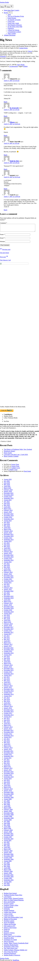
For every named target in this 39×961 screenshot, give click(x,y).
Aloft (9, 14)
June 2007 (7, 844)
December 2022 (8, 555)
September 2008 (9, 818)
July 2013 (7, 718)
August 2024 (8, 520)
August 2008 (8, 820)
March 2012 (7, 746)
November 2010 (9, 773)
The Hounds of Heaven (15, 25)
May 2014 (7, 701)
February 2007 (8, 851)
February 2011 (8, 768)
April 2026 (7, 486)
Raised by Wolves (9, 933)
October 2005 (8, 878)
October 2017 (8, 630)
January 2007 (8, 852)
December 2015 (8, 668)
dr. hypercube (14, 108)
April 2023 (7, 548)
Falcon (30, 51)
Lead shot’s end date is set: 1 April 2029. (16, 454)
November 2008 (9, 814)
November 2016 (9, 649)
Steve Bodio (21, 64)
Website (2, 241)
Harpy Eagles (8, 453)
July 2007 (7, 842)
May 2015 (7, 680)
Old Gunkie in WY (9, 926)
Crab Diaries (7, 896)
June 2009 (7, 802)
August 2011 (7, 758)
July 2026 (7, 481)
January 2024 (8, 532)
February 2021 (8, 587)
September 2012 (9, 735)
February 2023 (8, 551)
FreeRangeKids (8, 907)
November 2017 (9, 629)
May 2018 (7, 618)
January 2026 (8, 491)
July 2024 (7, 522)
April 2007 (7, 847)
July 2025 (7, 502)
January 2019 (8, 605)
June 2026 (7, 483)
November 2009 (9, 794)
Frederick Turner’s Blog (11, 905)
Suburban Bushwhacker (11, 945)
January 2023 (8, 553)
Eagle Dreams (12, 18)
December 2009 (8, 792)
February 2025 (8, 510)
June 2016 (7, 658)
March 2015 (7, 684)
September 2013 (9, 715)
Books (6, 12)
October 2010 (8, 775)
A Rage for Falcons (13, 30)
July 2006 (7, 863)
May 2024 (7, 526)
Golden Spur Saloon (10, 912)
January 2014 (8, 708)
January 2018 (8, 625)
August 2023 (8, 541)
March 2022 (7, 570)
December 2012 (8, 730)
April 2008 (7, 826)
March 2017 (7, 643)
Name (2, 234)
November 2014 (9, 691)
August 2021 (8, 582)
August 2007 (8, 840)
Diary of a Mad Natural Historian (14, 900)
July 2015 (7, 677)
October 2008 (8, 816)
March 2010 (7, 787)
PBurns (12, 122)
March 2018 (7, 622)
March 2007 (7, 849)
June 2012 (7, 741)
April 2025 (7, 507)
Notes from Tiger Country (11, 10)
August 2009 (8, 799)
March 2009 (7, 808)
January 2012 (8, 749)
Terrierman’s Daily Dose (11, 946)
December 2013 (8, 710)
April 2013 (7, 723)
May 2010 (7, 783)
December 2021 (8, 575)
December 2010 (8, 771)
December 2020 (8, 591)
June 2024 (7, 524)
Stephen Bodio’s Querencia (12, 955)
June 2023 (7, 544)
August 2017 (8, 634)
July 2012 (7, 739)
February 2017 (8, 644)
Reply (5, 102)
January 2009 (8, 811)
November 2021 (9, 577)
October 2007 (8, 837)
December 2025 (8, 493)
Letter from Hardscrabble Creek (13, 917)
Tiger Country (12, 33)
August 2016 (8, 655)
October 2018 (8, 610)
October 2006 (8, 857)
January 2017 (8, 646)
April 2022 (7, 569)
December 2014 (8, 689)
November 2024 (9, 515)
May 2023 (7, 546)
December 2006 (8, 854)
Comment (3, 223)
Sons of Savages (9, 941)
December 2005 (8, 875)
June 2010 (7, 782)
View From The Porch (10, 951)
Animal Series (23, 48)
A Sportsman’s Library (14, 32)
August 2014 (8, 696)
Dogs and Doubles (9, 902)
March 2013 (7, 725)
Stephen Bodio (4, 2)
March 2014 (7, 704)
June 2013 (7, 720)
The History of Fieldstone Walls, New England (18, 449)
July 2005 (7, 883)
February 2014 (8, 706)
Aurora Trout (15, 464)
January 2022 (8, 574)
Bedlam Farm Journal (10, 893)
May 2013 (7, 722)
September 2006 (9, 859)
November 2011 (8, 753)
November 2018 (9, 608)
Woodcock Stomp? (9, 451)
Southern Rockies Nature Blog (13, 895)
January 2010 (8, 790)
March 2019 (7, 601)
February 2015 (8, 685)
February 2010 (8, 789)
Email (2, 238)
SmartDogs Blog (9, 938)
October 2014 (8, 692)
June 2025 (7, 503)
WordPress (16, 960)
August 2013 (8, 716)
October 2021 (8, 579)
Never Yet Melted (9, 922)
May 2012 (7, 742)
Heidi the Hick (14, 161)
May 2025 (7, 505)
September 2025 (9, 498)
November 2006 (9, 856)
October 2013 (8, 713)
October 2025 (8, 496)
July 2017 (7, 636)
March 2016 (7, 663)
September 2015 (9, 673)
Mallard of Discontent (10, 919)
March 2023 (7, 550)
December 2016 (8, 648)
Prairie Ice (7, 929)
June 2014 (7, 699)
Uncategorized (13, 66)
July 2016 (7, 656)
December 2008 (8, 813)
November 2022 (9, 557)
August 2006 (8, 861)
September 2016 (9, 653)
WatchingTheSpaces (10, 953)
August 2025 (8, 500)
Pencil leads (27, 471)
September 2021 (9, 581)
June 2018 (7, 617)
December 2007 (8, 833)
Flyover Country (9, 903)
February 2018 (8, 624)
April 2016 (7, 661)
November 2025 (9, 495)
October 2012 (8, 734)
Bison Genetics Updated (11, 456)
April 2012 (7, 744)
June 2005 (7, 885)
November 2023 (9, 536)
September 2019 (9, 598)
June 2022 (7, 565)
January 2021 (8, 589)
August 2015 (8, 675)
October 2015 (8, 672)
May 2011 (7, 763)
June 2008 (7, 823)
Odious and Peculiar (10, 924)
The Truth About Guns (10, 948)
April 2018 (7, 620)
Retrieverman (8, 934)
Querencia (11, 28)
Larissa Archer (8, 914)
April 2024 (7, 527)
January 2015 (8, 687)
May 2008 (7, 825)
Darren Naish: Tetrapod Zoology (13, 898)
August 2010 (8, 778)
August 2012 (8, 737)
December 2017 (8, 627)
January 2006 (8, 873)
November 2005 (9, 876)
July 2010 (7, 780)
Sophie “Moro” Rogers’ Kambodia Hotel (16, 943)
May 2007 (7, 845)
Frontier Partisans (9, 910)
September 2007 (9, 839)
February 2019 (8, 603)
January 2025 (8, 512)
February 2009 (8, 809)
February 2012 (8, 747)
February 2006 (8, 871)
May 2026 (7, 484)
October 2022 (8, 558)
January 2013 (8, 728)
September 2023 (9, 539)
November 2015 (9, 670)
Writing (25, 66)
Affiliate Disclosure (9, 35)
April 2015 (7, 682)
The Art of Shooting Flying (16, 16)
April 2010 (7, 785)
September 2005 (9, 880)
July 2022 (7, 563)
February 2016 (8, 665)
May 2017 (7, 639)
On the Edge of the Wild (15, 26)
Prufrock (6, 931)
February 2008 (8, 830)
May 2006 (7, 866)
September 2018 (9, 612)
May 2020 (7, 594)
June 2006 (7, 864)
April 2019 (7, 600)
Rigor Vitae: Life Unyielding (12, 936)
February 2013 (8, 727)
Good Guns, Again (13, 23)
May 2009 (7, 804)
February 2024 (8, 531)
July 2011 (7, 759)
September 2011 (8, 756)
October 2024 (8, 517)
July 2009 (7, 801)
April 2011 (7, 765)
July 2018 (7, 615)
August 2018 (8, 613)
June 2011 (7, 761)
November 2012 (9, 732)
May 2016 (7, 660)
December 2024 (8, 514)
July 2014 (7, 698)
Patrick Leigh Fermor (10, 927)
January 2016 (8, 667)
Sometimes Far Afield (10, 939)
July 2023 (7, 543)
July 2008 (7, 821)
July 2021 (7, 584)
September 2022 (9, 560)
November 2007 (9, 835)
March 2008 (7, 828)
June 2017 (7, 637)
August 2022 (8, 562)
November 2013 (9, 711)
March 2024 (7, 529)
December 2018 (8, 606)
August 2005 (8, 881)
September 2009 (9, 797)
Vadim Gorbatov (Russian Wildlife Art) (15, 950)
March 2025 (7, 508)
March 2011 (7, 766)
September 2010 (9, 777)
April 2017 (7, 641)
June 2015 (7, 679)
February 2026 (8, 489)
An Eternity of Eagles (14, 20)
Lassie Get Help (8, 915)
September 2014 (9, 694)
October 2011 (8, 754)
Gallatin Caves (15, 468)
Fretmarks (3, 56)
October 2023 (8, 538)
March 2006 (7, 869)
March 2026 (7, 488)
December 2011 (8, 751)
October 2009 (8, 796)
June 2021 (7, 586)
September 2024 (9, 519)
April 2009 (7, 806)
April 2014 (7, 703)
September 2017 (9, 632)
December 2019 (8, 596)
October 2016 (8, 651)
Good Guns (11, 21)
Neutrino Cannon (9, 921)
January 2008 (8, 832)
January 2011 (8, 770)
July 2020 (7, 593)
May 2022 (7, 567)
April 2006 (7, 868)
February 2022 (8, 572)
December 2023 (8, 534)
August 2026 (8, 479)
